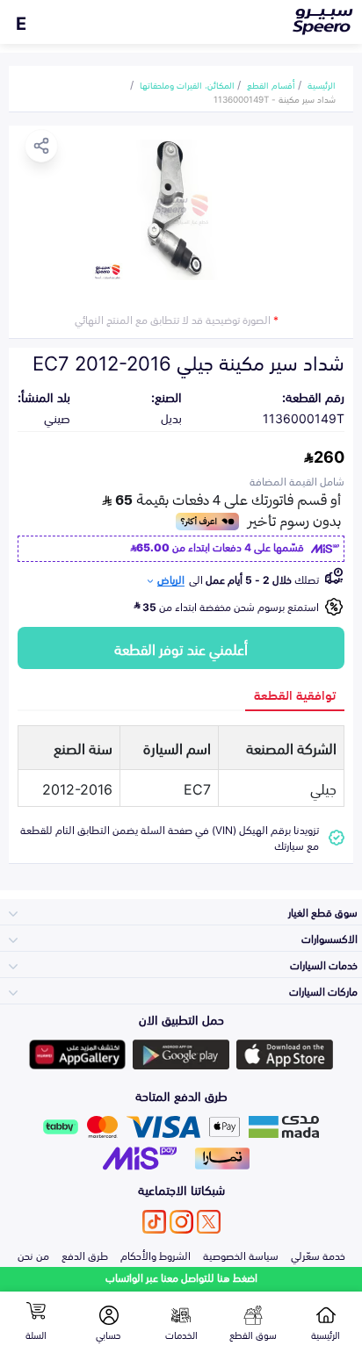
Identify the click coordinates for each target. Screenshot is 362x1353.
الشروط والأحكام (155, 1254)
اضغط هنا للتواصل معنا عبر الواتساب (181, 1277)
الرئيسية (322, 84)
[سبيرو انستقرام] (181, 1222)
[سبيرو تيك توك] (154, 1222)
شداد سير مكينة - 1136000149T (275, 98)
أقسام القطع (271, 84)
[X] (209, 1222)
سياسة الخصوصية (241, 1254)
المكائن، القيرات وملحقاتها (187, 84)
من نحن (33, 1254)
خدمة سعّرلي (318, 1254)
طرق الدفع (85, 1254)
